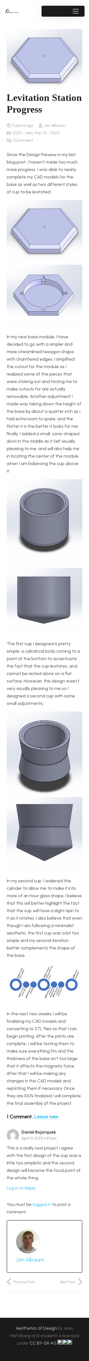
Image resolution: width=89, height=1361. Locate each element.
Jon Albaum (54, 125)
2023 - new (23, 132)
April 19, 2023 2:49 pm (39, 1138)
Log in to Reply (21, 1188)
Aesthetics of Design (37, 1328)
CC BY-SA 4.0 (43, 1343)
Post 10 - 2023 (47, 132)
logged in (42, 1204)
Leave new (46, 1117)
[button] (75, 11)
